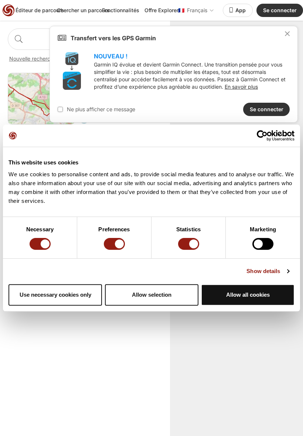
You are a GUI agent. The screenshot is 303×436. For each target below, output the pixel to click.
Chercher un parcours (83, 10)
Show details (263, 271)
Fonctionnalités (120, 10)
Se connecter (280, 10)
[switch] (114, 244)
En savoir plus (241, 87)
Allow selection (151, 295)
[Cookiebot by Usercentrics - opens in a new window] (262, 135)
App (240, 10)
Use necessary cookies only (55, 295)
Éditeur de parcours (40, 10)
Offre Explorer (161, 10)
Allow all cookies (248, 295)
